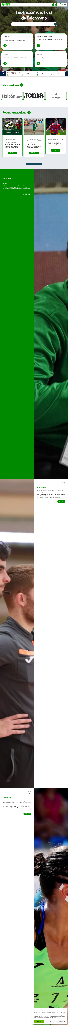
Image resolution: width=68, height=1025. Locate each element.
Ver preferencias (61, 1021)
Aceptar (39, 1021)
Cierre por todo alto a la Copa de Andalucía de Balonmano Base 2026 (54, 149)
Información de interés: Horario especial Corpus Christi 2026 (33, 143)
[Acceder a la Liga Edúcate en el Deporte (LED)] (5, 45)
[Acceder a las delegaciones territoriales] (38, 45)
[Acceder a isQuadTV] (56, 4)
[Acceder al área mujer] (38, 63)
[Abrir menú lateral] (65, 4)
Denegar (50, 1021)
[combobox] (32, 24)
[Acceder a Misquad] (53, 4)
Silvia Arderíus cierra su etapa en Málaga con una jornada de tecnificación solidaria (11, 144)
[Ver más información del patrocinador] (34, 96)
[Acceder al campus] (5, 63)
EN (62, 4)
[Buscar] (55, 24)
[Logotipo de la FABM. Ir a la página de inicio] (5, 4)
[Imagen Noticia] (12, 126)
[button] (65, 1010)
